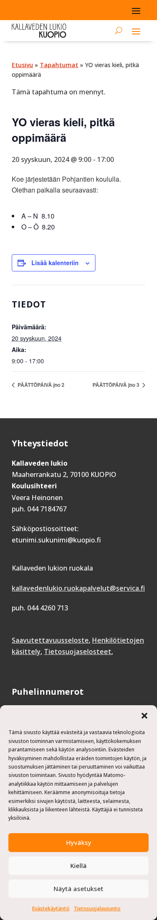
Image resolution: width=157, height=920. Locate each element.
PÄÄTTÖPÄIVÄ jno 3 (117, 384)
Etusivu (22, 65)
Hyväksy (78, 842)
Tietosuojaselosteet (77, 651)
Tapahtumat (59, 65)
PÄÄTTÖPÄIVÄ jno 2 (40, 384)
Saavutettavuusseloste (50, 640)
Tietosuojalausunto (97, 908)
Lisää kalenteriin (55, 262)
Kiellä (78, 865)
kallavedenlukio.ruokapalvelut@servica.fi (78, 588)
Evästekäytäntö (50, 908)
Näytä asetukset (78, 888)
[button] (144, 716)
